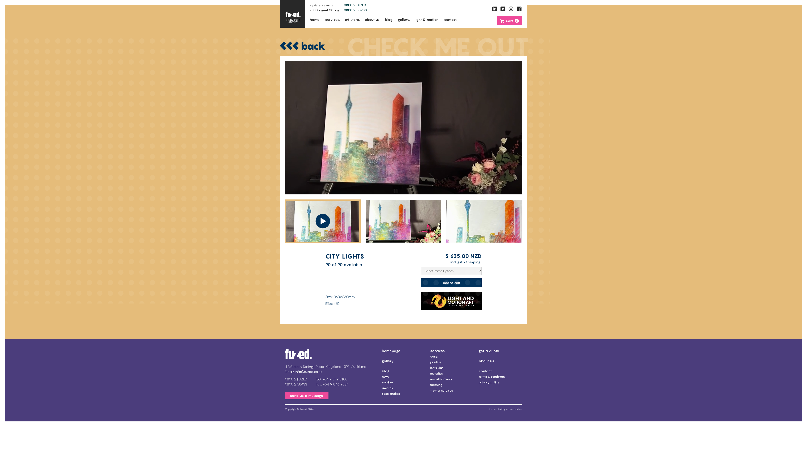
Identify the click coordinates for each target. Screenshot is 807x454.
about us (486, 361)
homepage (391, 351)
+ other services (441, 390)
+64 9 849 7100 (335, 379)
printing (435, 362)
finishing (436, 385)
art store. (352, 19)
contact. (450, 19)
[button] (509, 20)
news (385, 376)
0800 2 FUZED (355, 5)
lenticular (436, 368)
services (388, 382)
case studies (391, 393)
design (435, 356)
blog (386, 371)
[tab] (323, 221)
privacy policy (489, 382)
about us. (372, 19)
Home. (315, 19)
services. (332, 19)
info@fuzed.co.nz (308, 372)
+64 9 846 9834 (336, 384)
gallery (388, 361)
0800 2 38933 (355, 10)
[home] (292, 14)
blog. (389, 19)
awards (387, 388)
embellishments (441, 379)
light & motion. (427, 19)
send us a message (306, 395)
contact (485, 371)
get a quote (489, 351)
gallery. (404, 19)
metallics (436, 373)
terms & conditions (492, 376)
